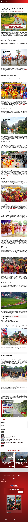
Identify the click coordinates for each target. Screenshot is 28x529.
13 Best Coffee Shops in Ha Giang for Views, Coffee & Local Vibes (12, 439)
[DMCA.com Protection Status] (14, 512)
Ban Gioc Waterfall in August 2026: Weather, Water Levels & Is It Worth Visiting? (13, 442)
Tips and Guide (3, 426)
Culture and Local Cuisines (15, 3)
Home (10, 3)
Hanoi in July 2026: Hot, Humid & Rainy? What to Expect (11, 436)
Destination (2, 425)
